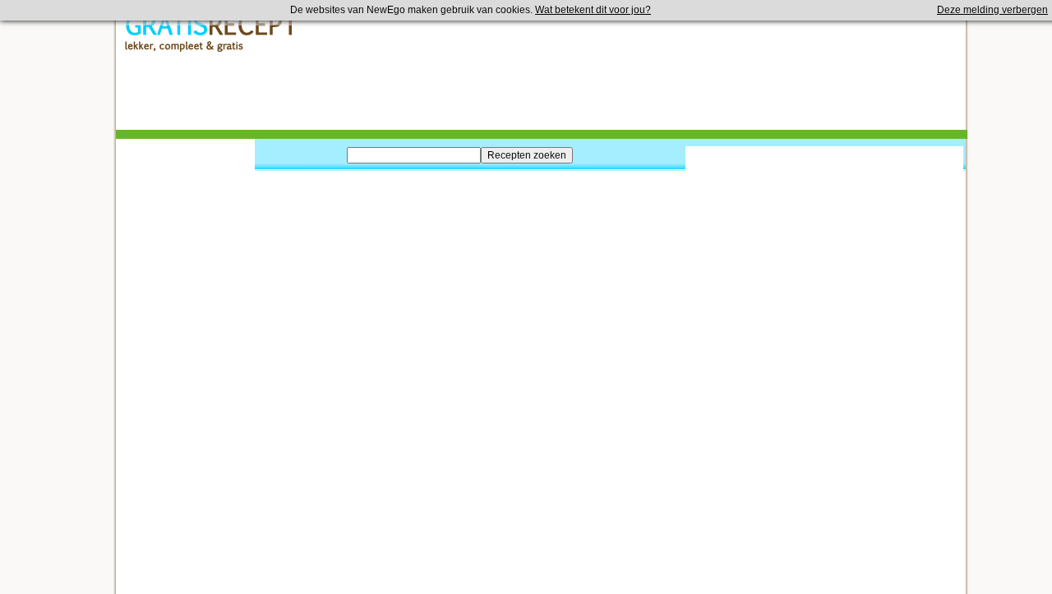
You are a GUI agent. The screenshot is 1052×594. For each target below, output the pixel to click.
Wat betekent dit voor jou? (593, 10)
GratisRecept (211, 33)
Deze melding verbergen (992, 10)
